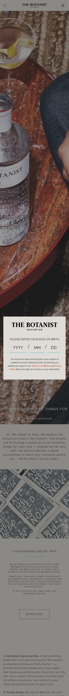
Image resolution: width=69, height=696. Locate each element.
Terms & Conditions (41, 365)
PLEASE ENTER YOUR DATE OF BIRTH (34, 339)
